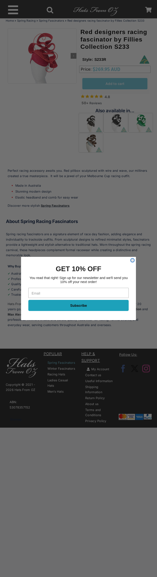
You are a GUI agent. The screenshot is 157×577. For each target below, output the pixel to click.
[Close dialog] (132, 260)
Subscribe (78, 305)
